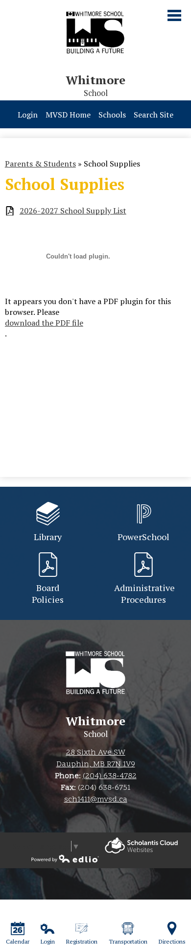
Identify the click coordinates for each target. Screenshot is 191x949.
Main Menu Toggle (174, 15)
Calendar (17, 941)
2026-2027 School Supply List (73, 210)
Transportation (128, 941)
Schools (112, 114)
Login (28, 114)
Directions (172, 941)
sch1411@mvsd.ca (95, 799)
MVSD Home (68, 114)
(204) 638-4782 (110, 776)
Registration (81, 941)
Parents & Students (40, 163)
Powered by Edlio (141, 845)
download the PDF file (44, 322)
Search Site (153, 114)
